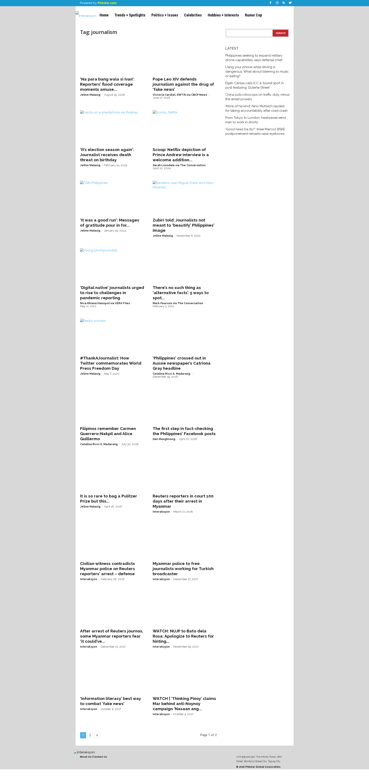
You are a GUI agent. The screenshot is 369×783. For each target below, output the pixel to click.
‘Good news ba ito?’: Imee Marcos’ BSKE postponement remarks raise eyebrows (255, 131)
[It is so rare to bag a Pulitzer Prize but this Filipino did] (112, 474)
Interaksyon (161, 511)
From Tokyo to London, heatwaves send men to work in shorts (255, 120)
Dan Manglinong (164, 439)
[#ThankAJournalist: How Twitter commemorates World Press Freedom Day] (112, 336)
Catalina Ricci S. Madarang (171, 373)
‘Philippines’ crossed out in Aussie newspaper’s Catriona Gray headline (182, 363)
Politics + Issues (164, 15)
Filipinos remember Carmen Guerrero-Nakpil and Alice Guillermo (108, 433)
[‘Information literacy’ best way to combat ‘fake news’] (112, 676)
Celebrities (193, 15)
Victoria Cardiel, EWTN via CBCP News (180, 94)
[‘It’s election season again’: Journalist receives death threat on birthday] (112, 127)
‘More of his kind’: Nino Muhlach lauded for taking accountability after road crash (256, 108)
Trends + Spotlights (129, 15)
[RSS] (283, 3)
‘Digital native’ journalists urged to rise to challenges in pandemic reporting (112, 292)
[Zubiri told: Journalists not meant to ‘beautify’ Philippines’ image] (185, 198)
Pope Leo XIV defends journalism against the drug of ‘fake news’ (183, 84)
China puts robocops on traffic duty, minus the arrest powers (257, 97)
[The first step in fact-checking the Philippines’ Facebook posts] (185, 406)
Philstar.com (107, 3)
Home (104, 15)
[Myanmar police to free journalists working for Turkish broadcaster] (185, 541)
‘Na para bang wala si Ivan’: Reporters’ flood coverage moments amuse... (107, 84)
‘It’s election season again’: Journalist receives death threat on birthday (107, 154)
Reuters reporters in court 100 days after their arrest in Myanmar (183, 501)
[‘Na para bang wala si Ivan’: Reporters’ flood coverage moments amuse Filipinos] (112, 57)
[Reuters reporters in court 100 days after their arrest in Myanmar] (185, 474)
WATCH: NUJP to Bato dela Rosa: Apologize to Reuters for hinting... (183, 636)
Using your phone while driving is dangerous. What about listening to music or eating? (257, 71)
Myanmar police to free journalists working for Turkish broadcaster (183, 568)
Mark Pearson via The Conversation (178, 303)
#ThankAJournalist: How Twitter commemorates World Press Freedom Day (110, 363)
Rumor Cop (253, 15)
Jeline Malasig (90, 94)
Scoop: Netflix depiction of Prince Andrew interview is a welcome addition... (181, 154)
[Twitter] (290, 3)
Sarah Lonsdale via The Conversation (179, 165)
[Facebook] (270, 3)
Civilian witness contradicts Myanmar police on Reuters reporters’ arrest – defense (107, 568)
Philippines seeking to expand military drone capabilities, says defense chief (253, 58)
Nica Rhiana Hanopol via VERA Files (105, 303)
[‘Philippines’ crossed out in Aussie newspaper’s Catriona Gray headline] (185, 336)
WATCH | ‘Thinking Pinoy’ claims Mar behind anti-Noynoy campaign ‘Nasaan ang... (184, 703)
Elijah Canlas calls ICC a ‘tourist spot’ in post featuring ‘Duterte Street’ (254, 85)
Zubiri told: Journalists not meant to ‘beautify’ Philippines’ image (183, 225)
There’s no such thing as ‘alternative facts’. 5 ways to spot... (181, 292)
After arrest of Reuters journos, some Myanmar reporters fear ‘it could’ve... (111, 636)
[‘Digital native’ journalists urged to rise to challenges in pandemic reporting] (112, 265)
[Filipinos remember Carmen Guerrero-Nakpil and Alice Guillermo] (112, 406)
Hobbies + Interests (223, 15)
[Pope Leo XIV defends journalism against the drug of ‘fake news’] (185, 57)
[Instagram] (277, 3)
